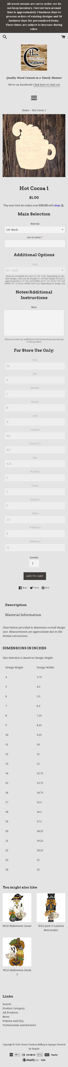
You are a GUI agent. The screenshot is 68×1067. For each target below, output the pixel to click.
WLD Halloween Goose (17, 926)
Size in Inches (34, 237)
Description (16, 605)
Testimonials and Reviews (19, 1025)
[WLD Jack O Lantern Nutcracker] (51, 907)
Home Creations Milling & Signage (38, 1044)
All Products (10, 1012)
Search (7, 1004)
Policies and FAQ (13, 1021)
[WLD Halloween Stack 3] (17, 951)
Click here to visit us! (46, 84)
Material (35, 224)
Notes (34, 307)
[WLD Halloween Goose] (17, 907)
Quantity (34, 557)
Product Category (14, 1008)
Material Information (23, 615)
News (6, 1016)
